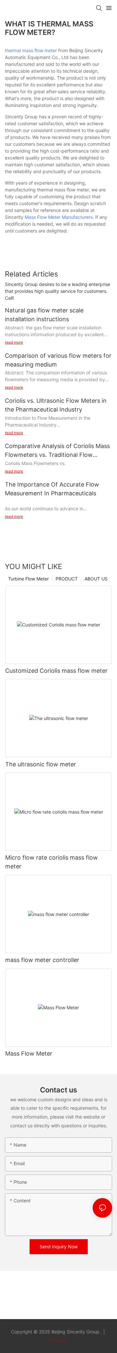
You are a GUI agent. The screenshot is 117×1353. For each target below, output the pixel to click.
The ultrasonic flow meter (40, 764)
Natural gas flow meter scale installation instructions (44, 315)
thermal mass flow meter (31, 50)
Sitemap (58, 1340)
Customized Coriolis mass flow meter (56, 670)
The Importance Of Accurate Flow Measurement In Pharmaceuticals (52, 489)
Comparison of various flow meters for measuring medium (58, 360)
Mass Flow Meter (28, 1053)
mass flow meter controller (42, 959)
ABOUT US (96, 578)
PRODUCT (67, 578)
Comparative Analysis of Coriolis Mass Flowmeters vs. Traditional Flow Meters (57, 451)
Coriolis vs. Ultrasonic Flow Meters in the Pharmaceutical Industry (56, 405)
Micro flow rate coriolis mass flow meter (51, 862)
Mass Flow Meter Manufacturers (59, 217)
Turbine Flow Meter (28, 578)
